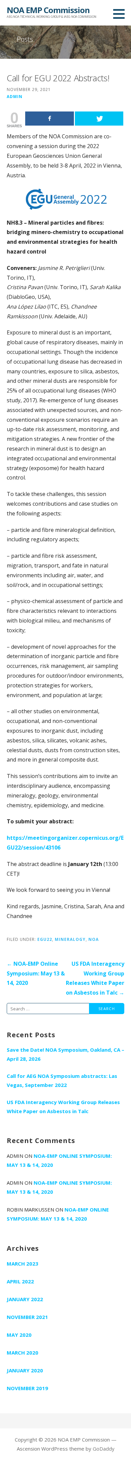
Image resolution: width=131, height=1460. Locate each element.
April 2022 (20, 1281)
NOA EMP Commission (48, 9)
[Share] (49, 118)
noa (93, 939)
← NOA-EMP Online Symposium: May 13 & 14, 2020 (36, 973)
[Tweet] (99, 118)
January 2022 (25, 1299)
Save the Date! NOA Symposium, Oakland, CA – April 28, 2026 (65, 1054)
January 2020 (25, 1370)
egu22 (44, 939)
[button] (121, 13)
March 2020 (22, 1352)
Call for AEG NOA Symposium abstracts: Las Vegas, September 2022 (62, 1080)
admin (15, 96)
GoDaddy (104, 1448)
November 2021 (27, 1317)
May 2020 (19, 1334)
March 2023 (22, 1263)
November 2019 (27, 1388)
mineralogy (70, 939)
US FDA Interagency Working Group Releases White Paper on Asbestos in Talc (63, 1106)
